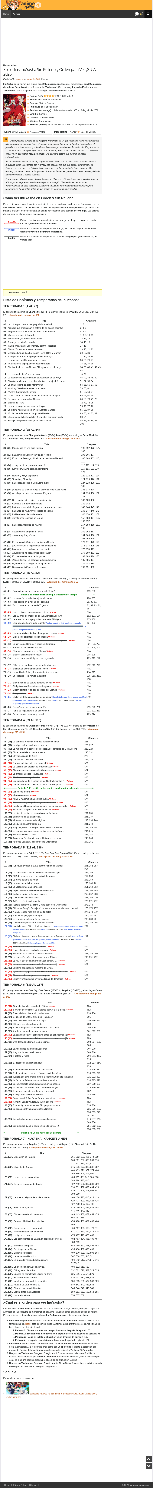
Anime (13, 65)
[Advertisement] (52, 41)
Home (6, 14)
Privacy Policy (19, 1485)
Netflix (28, 1324)
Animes (16, 14)
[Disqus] (52, 1440)
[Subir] (149, 1459)
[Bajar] (149, 1466)
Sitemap (33, 1485)
